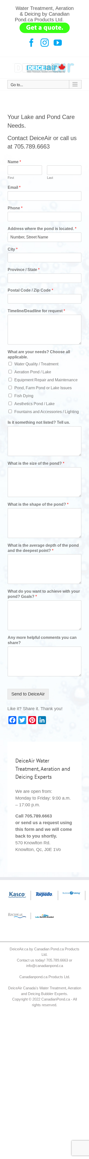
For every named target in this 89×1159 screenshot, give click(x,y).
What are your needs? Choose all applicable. (39, 354)
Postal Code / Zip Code (30, 290)
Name (14, 162)
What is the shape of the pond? (38, 504)
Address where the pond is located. (42, 229)
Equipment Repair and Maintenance (46, 380)
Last (50, 178)
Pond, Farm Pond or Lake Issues (43, 388)
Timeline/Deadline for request (36, 311)
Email (14, 187)
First (11, 178)
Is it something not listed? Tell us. (39, 422)
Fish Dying (23, 396)
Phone (15, 208)
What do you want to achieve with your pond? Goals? (44, 594)
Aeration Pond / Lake (32, 372)
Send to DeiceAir (28, 694)
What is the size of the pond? (36, 463)
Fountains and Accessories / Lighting (46, 412)
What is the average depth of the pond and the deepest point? (43, 548)
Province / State (24, 270)
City (13, 249)
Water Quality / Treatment (36, 364)
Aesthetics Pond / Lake (34, 404)
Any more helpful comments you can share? (42, 640)
